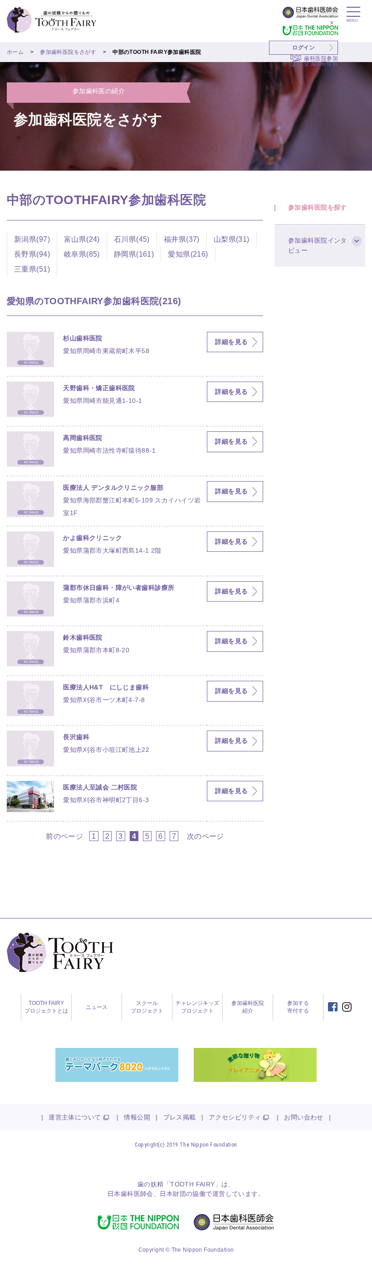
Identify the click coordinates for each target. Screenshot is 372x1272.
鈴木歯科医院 (83, 637)
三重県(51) (32, 269)
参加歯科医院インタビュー (317, 245)
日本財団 (173, 1193)
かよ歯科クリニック (92, 537)
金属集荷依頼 (321, 64)
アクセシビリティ (235, 1117)
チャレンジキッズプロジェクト (197, 1007)
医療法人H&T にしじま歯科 (106, 687)
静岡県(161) (134, 254)
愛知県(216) (188, 254)
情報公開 (137, 1117)
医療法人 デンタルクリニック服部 (113, 487)
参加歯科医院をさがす (68, 52)
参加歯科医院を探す (317, 207)
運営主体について (75, 1117)
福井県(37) (182, 239)
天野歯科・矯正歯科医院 (99, 388)
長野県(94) (32, 254)
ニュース (97, 1007)
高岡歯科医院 (83, 437)
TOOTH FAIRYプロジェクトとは (46, 1007)
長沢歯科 (76, 737)
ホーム (15, 52)
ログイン (303, 47)
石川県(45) (132, 239)
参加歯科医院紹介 (247, 1007)
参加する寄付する (298, 1007)
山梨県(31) (232, 239)
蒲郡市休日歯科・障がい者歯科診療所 (118, 587)
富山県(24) (82, 239)
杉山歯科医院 (83, 338)
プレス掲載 (179, 1117)
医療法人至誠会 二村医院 (100, 787)
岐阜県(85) (82, 254)
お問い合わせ (303, 1117)
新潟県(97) (32, 239)
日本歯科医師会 (130, 1193)
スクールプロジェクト (147, 1007)
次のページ (205, 836)
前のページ (64, 836)
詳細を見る (231, 341)
